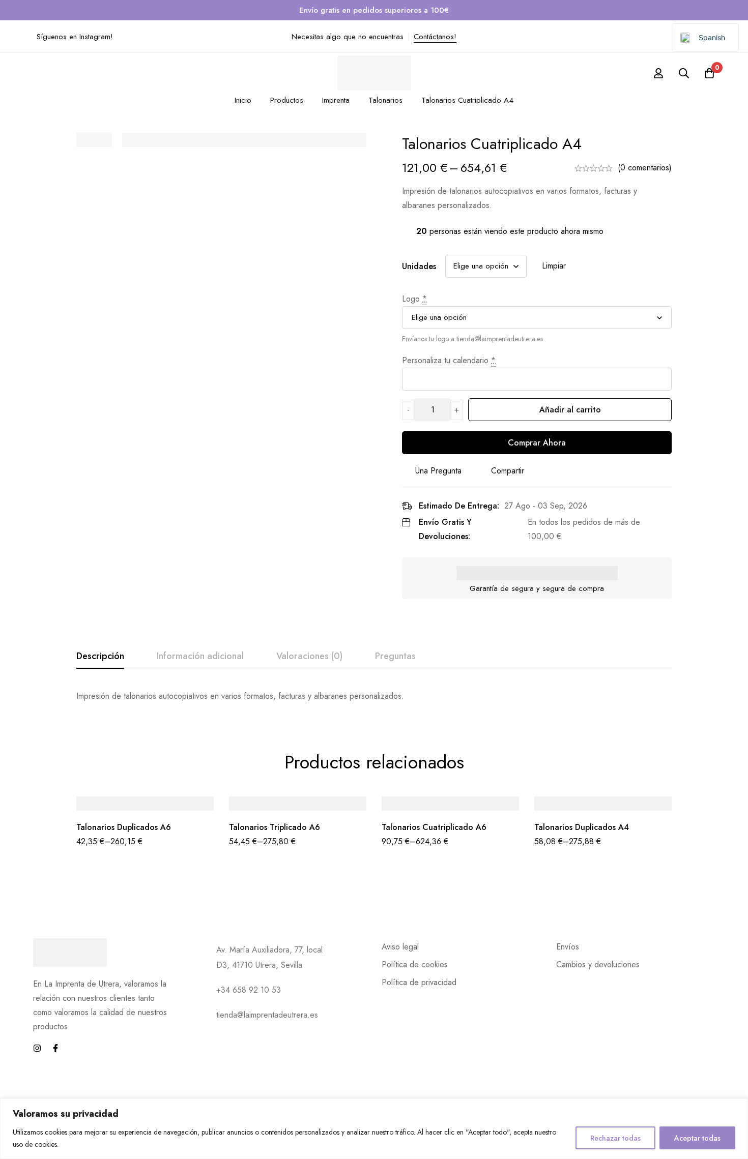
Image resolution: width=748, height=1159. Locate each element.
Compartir (507, 471)
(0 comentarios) (645, 167)
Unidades (419, 266)
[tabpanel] (374, 696)
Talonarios (385, 100)
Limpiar (554, 266)
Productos (286, 100)
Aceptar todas (697, 1138)
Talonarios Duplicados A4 (581, 827)
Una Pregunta (438, 471)
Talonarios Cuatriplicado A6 (434, 827)
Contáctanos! (435, 36)
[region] (374, 1128)
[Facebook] (55, 1048)
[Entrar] (658, 73)
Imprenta (336, 100)
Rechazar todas (615, 1138)
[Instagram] (37, 1048)
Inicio (243, 100)
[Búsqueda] (684, 73)
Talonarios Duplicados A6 (123, 827)
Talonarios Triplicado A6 (274, 827)
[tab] (100, 656)
